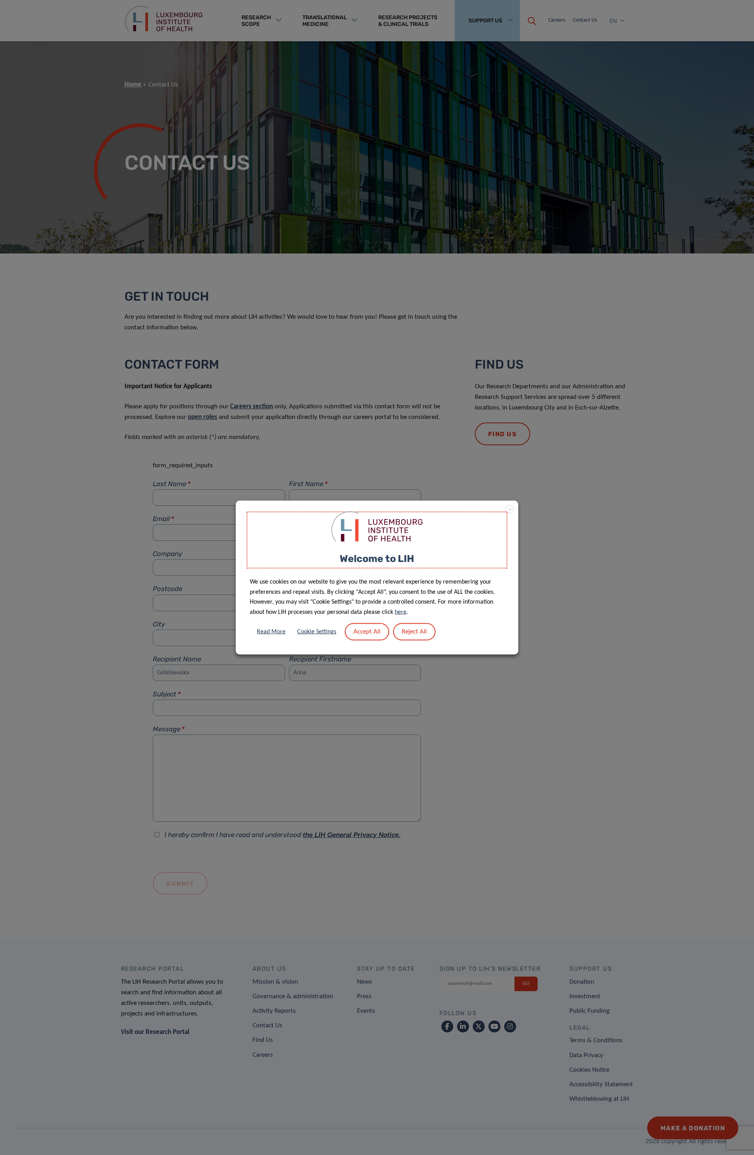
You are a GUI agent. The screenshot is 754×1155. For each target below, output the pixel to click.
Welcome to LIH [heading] (377, 558)
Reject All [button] (414, 631)
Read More (271, 632)
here (400, 612)
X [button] (510, 509)
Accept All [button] (367, 631)
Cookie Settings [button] (316, 632)
